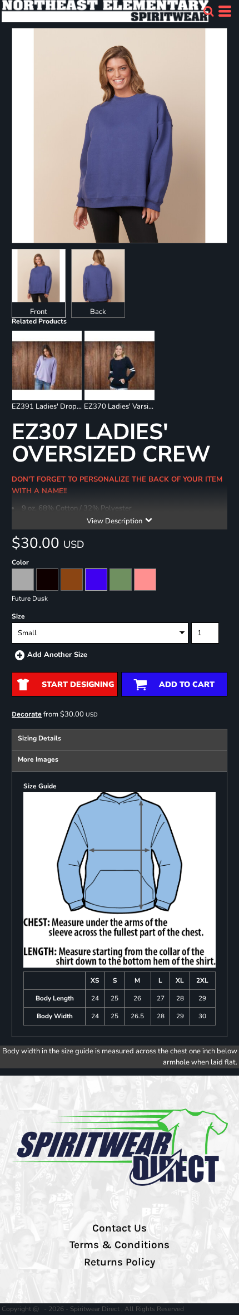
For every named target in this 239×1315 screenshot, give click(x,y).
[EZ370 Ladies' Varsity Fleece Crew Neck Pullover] (119, 365)
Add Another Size (57, 655)
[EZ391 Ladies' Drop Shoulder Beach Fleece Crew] (47, 365)
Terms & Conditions (119, 1245)
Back (98, 312)
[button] (208, 11)
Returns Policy (119, 1262)
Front (38, 312)
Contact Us (119, 1228)
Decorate (27, 714)
